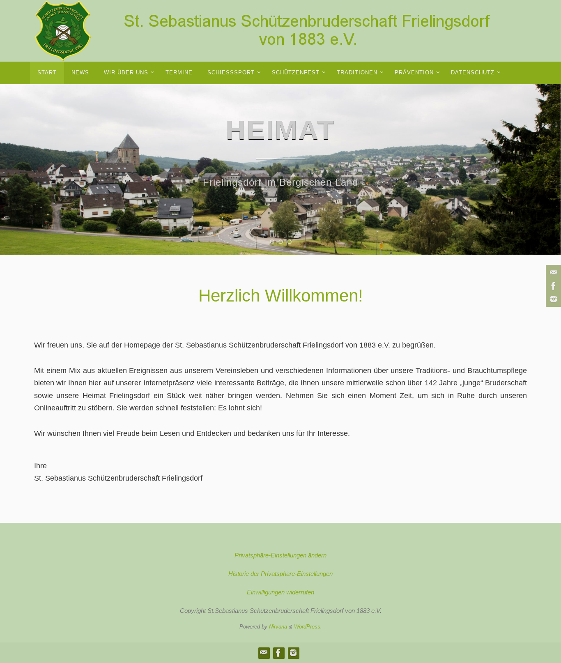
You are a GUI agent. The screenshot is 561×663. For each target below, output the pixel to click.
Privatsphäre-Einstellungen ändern (280, 555)
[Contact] (552, 273)
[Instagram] (552, 299)
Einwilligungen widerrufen (280, 592)
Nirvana (278, 627)
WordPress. (308, 627)
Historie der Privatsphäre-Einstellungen (280, 573)
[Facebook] (552, 286)
